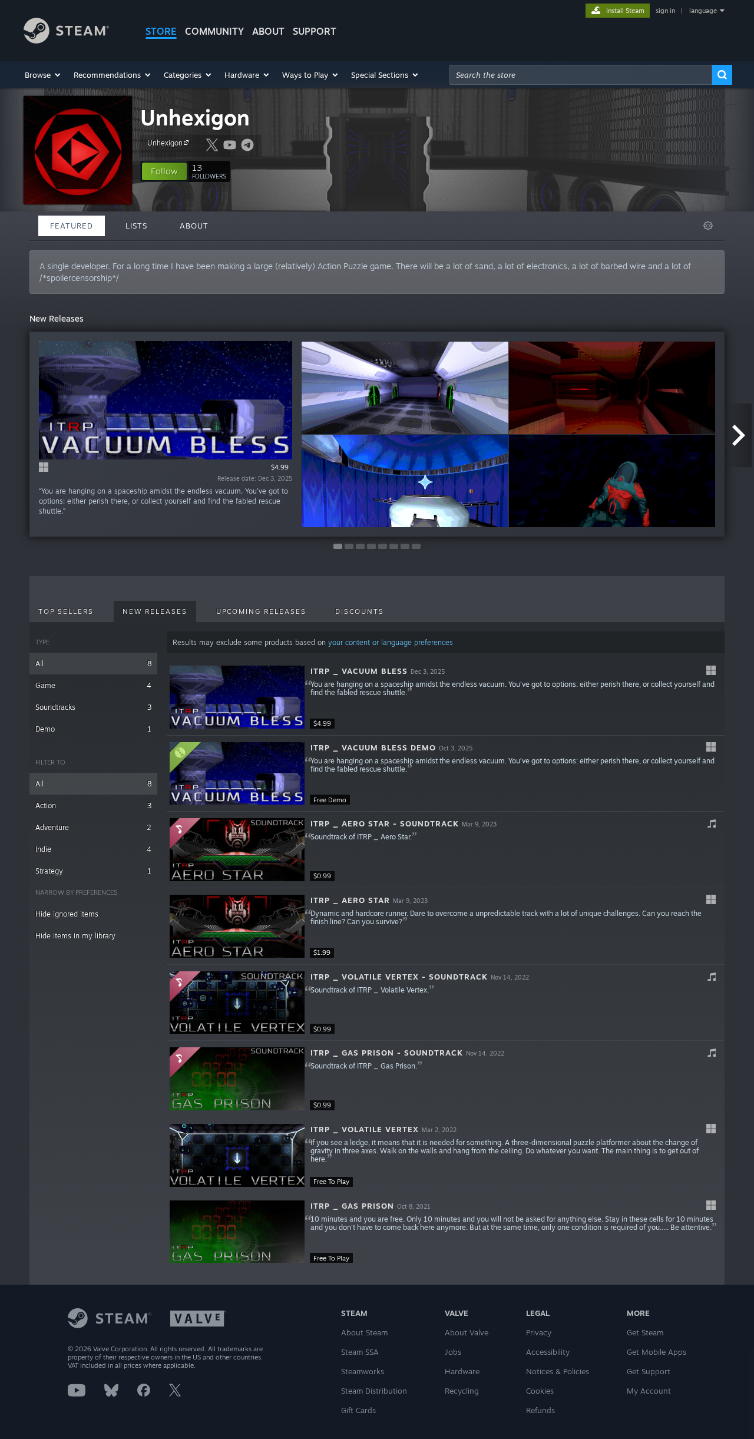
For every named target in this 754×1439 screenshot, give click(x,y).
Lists (136, 225)
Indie (93, 849)
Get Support (648, 1371)
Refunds (540, 1410)
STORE (161, 31)
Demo (93, 729)
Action (93, 805)
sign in (665, 10)
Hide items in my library (75, 935)
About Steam (364, 1332)
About (268, 31)
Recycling (462, 1390)
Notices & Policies (557, 1371)
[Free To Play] (237, 1155)
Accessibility (548, 1352)
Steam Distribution (374, 1390)
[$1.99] (237, 926)
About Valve (466, 1332)
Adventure (93, 827)
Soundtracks (93, 707)
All (93, 663)
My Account (649, 1390)
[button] (43, 74)
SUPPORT (314, 31)
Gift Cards (358, 1410)
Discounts (359, 611)
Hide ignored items (66, 913)
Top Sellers (66, 611)
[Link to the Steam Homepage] (66, 40)
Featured (71, 225)
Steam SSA (360, 1352)
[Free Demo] (237, 773)
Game (93, 685)
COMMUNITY (214, 31)
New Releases (155, 611)
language (703, 10)
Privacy (538, 1332)
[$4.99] (237, 697)
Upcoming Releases (261, 611)
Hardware (462, 1371)
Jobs (453, 1352)
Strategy (93, 870)
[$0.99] (237, 849)
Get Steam (645, 1332)
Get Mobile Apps (656, 1352)
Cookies (540, 1390)
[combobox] (580, 75)
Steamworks (362, 1371)
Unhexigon (195, 117)
